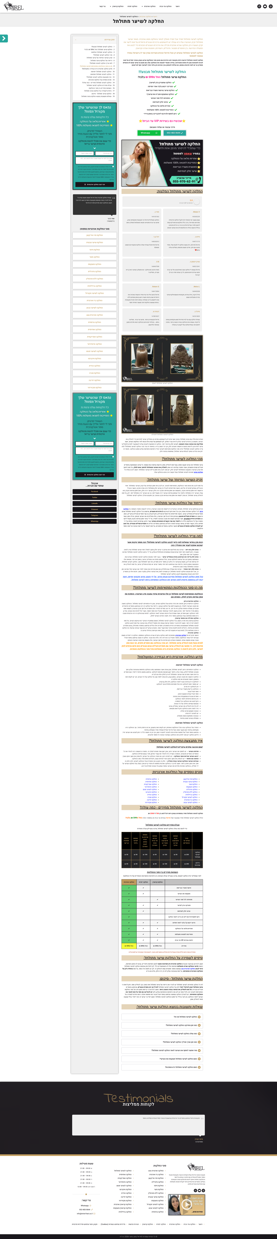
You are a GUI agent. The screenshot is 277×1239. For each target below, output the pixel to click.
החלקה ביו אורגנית (190, 800)
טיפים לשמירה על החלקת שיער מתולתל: (97, 91)
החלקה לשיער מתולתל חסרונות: (100, 74)
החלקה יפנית (132, 6)
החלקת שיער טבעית (190, 781)
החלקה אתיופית (151, 781)
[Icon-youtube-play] (265, 6)
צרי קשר (102, 6)
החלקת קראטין (117, 6)
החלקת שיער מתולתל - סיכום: (101, 94)
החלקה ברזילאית (191, 794)
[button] (162, 1017)
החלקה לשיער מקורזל (189, 797)
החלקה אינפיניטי (151, 787)
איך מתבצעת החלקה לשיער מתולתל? (98, 77)
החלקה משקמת (191, 787)
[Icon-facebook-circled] (271, 6)
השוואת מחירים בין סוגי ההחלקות (100, 88)
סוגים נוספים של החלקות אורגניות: (99, 80)
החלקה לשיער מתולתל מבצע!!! (102, 47)
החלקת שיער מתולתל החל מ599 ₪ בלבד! (98, 49)
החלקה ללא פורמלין (190, 792)
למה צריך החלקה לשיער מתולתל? (101, 63)
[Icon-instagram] (259, 6)
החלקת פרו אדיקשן (190, 779)
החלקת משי (193, 784)
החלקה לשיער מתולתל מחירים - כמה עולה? (96, 83)
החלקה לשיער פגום (150, 789)
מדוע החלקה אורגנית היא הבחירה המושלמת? (97, 69)
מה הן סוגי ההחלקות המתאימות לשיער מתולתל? (96, 66)
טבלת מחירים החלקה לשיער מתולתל (99, 85)
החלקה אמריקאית (150, 784)
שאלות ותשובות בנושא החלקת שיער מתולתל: (96, 96)
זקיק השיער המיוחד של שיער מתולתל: (99, 58)
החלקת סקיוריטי (151, 802)
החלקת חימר (94, 249)
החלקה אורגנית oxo (188, 969)
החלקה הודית (152, 794)
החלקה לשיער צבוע (190, 802)
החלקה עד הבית (166, 6)
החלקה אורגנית (149, 6)
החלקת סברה (152, 797)
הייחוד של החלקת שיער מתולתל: (101, 61)
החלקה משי (95, 257)
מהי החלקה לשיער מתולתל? (102, 55)
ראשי (178, 6)
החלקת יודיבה (152, 800)
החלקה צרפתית (151, 779)
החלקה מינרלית (191, 789)
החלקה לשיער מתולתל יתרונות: (101, 72)
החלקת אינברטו (151, 792)
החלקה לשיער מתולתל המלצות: (101, 52)
